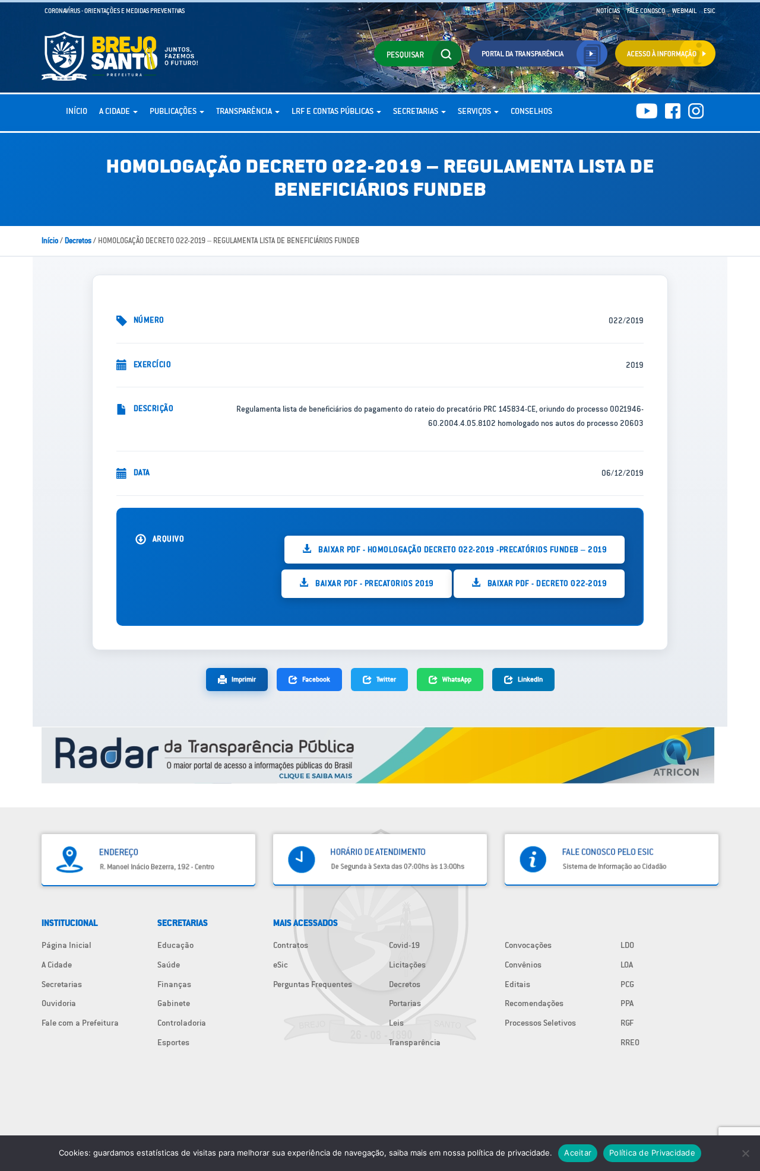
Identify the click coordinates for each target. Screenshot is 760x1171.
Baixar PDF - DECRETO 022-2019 (546, 583)
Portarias (405, 1003)
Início (76, 111)
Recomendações (534, 1003)
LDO (627, 945)
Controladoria (181, 1022)
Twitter (386, 678)
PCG (627, 984)
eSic (280, 964)
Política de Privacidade (652, 1152)
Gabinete (173, 1003)
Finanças (174, 984)
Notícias (608, 11)
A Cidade (115, 111)
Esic (709, 11)
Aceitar (577, 1152)
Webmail (684, 11)
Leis (396, 1022)
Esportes (173, 1042)
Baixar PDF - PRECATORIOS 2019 (374, 583)
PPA (627, 1003)
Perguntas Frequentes (312, 984)
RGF (627, 1022)
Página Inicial (66, 945)
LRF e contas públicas (333, 111)
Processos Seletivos (540, 1022)
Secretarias (416, 111)
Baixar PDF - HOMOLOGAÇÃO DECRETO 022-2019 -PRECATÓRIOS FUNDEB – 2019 (461, 549)
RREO (629, 1042)
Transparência (245, 111)
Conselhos (531, 111)
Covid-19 (404, 945)
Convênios (523, 964)
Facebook (316, 678)
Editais (517, 984)
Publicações (174, 111)
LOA (626, 964)
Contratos (290, 945)
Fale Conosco (646, 11)
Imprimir (244, 678)
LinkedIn (530, 678)
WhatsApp (456, 678)
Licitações (407, 964)
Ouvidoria (59, 1003)
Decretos (78, 240)
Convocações (528, 945)
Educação (175, 945)
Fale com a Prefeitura (80, 1022)
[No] (745, 1153)
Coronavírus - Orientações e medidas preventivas (115, 11)
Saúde (168, 964)
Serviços (475, 111)
